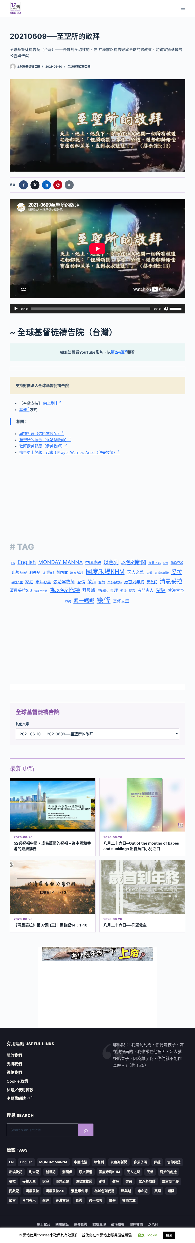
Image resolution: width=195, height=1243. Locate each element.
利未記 (34, 572)
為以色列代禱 (65, 590)
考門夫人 (145, 590)
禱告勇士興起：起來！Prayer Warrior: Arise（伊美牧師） (68, 452)
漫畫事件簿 (41, 591)
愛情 (81, 581)
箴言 (132, 591)
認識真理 (99, 1224)
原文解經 (76, 572)
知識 (123, 591)
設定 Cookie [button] (147, 1235)
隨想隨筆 (62, 1224)
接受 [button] (169, 1235)
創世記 (48, 572)
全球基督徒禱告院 (79, 66)
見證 (68, 601)
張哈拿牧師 (64, 581)
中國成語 (93, 562)
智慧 (101, 582)
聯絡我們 (14, 1072)
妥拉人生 (17, 582)
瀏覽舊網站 (18, 1098)
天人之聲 (135, 572)
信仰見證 (177, 563)
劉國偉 (62, 572)
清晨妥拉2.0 (21, 590)
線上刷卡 (50, 403)
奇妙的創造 (162, 572)
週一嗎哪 (83, 601)
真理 (114, 590)
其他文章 (22, 724)
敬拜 (92, 581)
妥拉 (176, 572)
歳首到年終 (134, 581)
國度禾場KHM (105, 571)
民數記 (152, 582)
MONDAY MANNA (60, 562)
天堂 (149, 572)
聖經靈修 (136, 1224)
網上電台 (43, 1224)
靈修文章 (121, 601)
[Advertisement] (97, 494)
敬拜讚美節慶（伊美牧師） (42, 446)
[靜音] (165, 308)
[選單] (183, 8)
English (27, 562)
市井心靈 (43, 581)
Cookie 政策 (17, 1081)
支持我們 (14, 1063)
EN (13, 563)
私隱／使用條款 (20, 1089)
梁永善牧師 (114, 582)
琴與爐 (88, 590)
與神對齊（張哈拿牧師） (40, 433)
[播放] (16, 308)
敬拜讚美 (117, 1224)
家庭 (29, 581)
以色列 (111, 562)
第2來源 (118, 352)
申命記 (102, 591)
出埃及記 (19, 572)
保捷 (165, 563)
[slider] (176, 308)
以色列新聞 (133, 562)
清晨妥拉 (171, 581)
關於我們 (14, 1055)
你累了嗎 (154, 563)
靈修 (104, 600)
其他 (23, 409)
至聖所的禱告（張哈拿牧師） (44, 439)
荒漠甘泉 (176, 590)
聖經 (161, 590)
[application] (97, 308)
